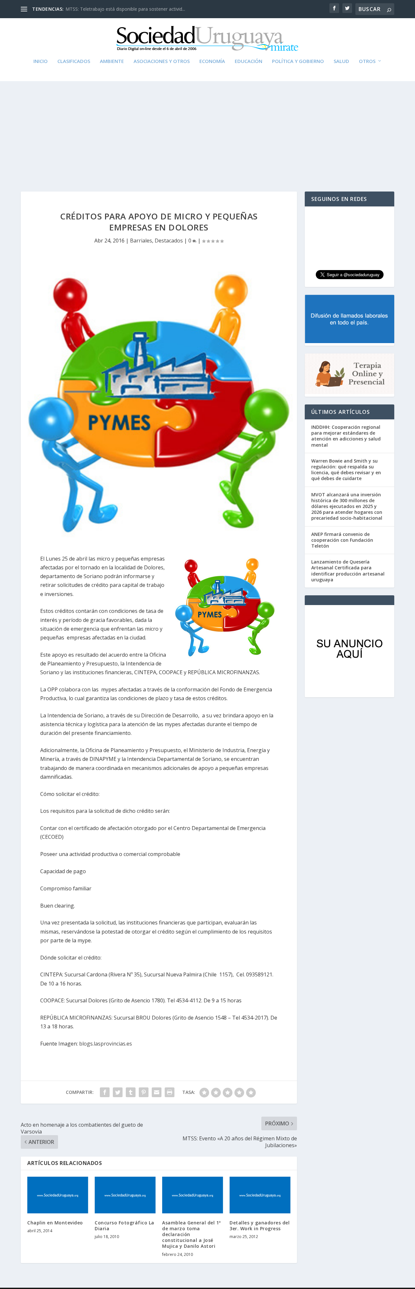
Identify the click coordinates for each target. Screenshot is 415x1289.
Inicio (40, 61)
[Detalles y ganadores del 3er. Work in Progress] (260, 1195)
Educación (248, 61)
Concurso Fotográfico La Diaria (124, 1226)
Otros (367, 61)
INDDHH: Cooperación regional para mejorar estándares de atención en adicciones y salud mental (346, 436)
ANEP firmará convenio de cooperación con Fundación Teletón (342, 540)
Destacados (169, 240)
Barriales (141, 240)
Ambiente (112, 61)
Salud (341, 61)
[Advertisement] (207, 129)
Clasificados (73, 61)
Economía (212, 61)
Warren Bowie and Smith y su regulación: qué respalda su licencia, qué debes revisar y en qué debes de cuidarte (346, 470)
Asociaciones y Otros (162, 61)
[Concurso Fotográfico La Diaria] (125, 1195)
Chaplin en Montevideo (55, 1223)
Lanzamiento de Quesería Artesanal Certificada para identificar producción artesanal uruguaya (348, 571)
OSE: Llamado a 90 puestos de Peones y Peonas (116, 9)
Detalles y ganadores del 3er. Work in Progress (260, 1226)
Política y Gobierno (298, 61)
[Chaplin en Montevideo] (57, 1195)
